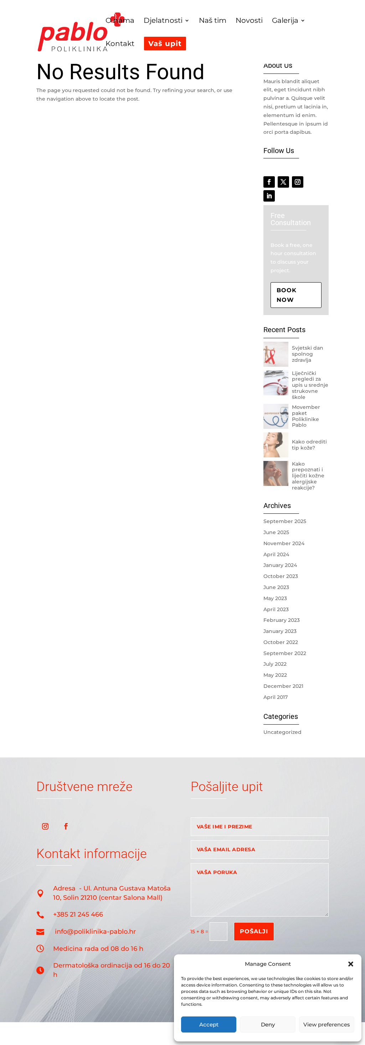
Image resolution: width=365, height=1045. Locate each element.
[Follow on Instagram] (297, 182)
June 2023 (276, 587)
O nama (120, 21)
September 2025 (284, 521)
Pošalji (254, 931)
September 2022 (284, 653)
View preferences (326, 1024)
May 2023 (275, 598)
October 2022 (280, 642)
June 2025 (276, 532)
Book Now (287, 295)
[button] (350, 964)
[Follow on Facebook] (269, 182)
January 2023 (280, 631)
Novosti (249, 21)
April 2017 (275, 697)
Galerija (285, 21)
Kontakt (120, 44)
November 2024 (283, 543)
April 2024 (276, 554)
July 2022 (275, 664)
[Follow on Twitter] (283, 182)
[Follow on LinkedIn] (269, 196)
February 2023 (281, 620)
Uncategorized (282, 732)
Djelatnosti (163, 21)
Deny (268, 1024)
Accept (209, 1024)
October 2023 (280, 576)
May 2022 (275, 675)
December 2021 (283, 686)
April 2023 (276, 609)
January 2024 (280, 565)
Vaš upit (165, 43)
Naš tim (212, 21)
